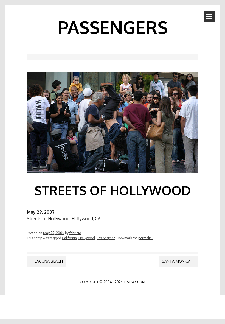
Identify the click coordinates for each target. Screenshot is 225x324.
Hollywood (86, 238)
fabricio (75, 233)
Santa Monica (178, 261)
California (69, 238)
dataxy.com (134, 282)
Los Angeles (106, 238)
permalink (145, 238)
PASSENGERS (113, 27)
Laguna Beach (46, 261)
